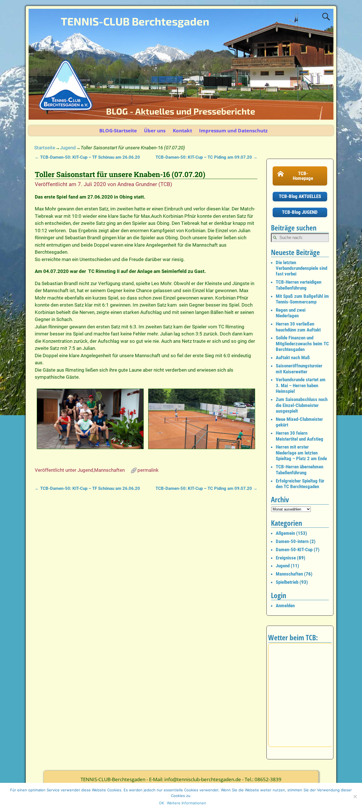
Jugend (68, 147)
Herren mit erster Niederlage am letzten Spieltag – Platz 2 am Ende (301, 452)
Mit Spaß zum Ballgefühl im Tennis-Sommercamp (302, 299)
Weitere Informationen (186, 803)
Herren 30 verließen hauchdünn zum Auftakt (298, 326)
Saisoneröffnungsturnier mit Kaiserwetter (299, 368)
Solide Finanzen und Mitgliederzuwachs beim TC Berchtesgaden (302, 343)
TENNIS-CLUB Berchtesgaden (135, 21)
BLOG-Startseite (118, 130)
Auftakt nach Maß (293, 357)
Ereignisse (286, 558)
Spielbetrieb (287, 582)
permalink (148, 470)
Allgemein (285, 533)
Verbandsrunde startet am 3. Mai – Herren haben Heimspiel (301, 385)
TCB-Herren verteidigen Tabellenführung (298, 284)
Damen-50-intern (292, 541)
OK (161, 803)
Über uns (154, 130)
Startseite (44, 147)
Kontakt (182, 130)
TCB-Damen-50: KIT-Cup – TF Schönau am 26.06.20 (87, 157)
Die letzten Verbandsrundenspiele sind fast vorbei (301, 268)
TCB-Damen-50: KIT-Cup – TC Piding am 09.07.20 (206, 157)
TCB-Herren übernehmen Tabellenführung (299, 469)
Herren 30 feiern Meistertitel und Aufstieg (299, 435)
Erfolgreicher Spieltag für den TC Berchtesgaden (300, 483)
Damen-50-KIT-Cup (294, 549)
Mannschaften (109, 470)
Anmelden (285, 605)
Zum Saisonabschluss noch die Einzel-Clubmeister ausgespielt (301, 405)
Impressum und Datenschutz (233, 130)
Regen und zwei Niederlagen (290, 312)
